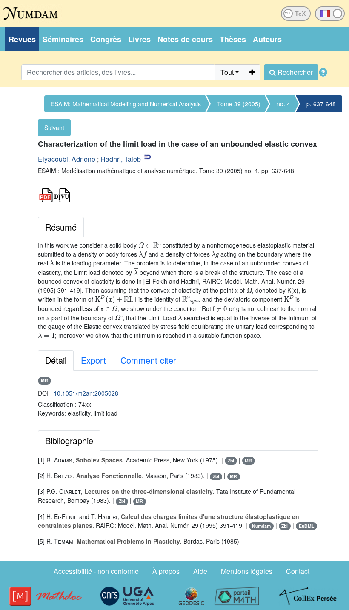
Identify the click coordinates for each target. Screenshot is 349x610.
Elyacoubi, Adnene (66, 159)
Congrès (105, 39)
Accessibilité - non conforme (96, 571)
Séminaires (63, 39)
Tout (227, 72)
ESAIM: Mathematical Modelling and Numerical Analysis (126, 104)
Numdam (261, 526)
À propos (166, 571)
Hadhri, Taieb (120, 159)
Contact (297, 571)
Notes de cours (185, 39)
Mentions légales (246, 571)
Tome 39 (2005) (238, 104)
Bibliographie (69, 440)
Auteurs (267, 39)
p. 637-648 (321, 104)
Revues (22, 39)
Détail (55, 360)
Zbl (231, 460)
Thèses (233, 39)
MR (44, 380)
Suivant (54, 127)
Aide (200, 571)
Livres (139, 39)
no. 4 (283, 104)
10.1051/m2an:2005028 (86, 393)
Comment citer (148, 360)
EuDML (306, 526)
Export (93, 360)
